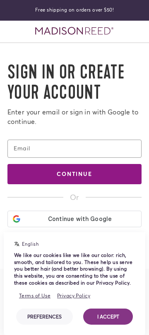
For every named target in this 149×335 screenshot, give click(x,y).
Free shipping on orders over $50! (74, 9)
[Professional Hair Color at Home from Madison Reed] (74, 31)
